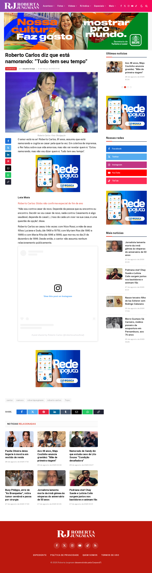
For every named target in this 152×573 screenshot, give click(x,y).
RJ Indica (84, 6)
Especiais (99, 6)
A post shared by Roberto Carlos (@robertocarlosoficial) (58, 335)
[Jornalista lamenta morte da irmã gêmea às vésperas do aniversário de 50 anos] (51, 478)
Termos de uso (110, 555)
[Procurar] (146, 6)
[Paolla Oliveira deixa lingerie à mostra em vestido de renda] (19, 439)
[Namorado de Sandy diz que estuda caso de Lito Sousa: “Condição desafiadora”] (83, 439)
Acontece (48, 6)
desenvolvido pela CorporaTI (88, 562)
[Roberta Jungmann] (21, 6)
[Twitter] (8, 148)
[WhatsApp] (8, 175)
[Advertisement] (126, 393)
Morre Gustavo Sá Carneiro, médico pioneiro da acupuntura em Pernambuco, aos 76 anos (134, 330)
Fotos (60, 6)
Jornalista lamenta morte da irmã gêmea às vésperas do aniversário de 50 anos (51, 495)
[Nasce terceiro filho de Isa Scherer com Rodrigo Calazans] (114, 304)
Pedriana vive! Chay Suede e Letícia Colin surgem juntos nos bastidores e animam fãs (83, 495)
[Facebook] (8, 141)
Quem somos (90, 555)
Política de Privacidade (64, 555)
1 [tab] (122, 90)
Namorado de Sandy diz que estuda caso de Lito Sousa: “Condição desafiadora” (82, 456)
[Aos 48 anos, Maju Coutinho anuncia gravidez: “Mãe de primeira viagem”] (51, 439)
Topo (67, 400)
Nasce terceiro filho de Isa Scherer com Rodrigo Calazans (135, 304)
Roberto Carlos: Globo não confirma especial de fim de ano (50, 203)
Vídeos (71, 6)
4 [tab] (130, 90)
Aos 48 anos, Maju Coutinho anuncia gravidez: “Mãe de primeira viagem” (47, 456)
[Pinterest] (8, 161)
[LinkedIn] (8, 154)
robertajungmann (35, 400)
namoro (20, 400)
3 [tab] (127, 90)
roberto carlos (54, 400)
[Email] (8, 168)
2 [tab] (125, 90)
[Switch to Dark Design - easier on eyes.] (141, 6)
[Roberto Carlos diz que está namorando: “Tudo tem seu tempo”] (51, 102)
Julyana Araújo (28, 69)
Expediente (40, 555)
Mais (111, 6)
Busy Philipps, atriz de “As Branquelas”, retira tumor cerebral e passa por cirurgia (18, 495)
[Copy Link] (8, 182)
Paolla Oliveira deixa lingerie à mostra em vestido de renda (16, 454)
